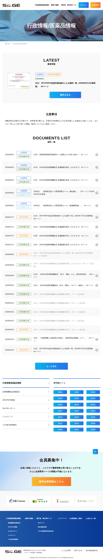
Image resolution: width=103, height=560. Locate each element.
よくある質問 (65, 550)
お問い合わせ (78, 550)
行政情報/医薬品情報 (42, 5)
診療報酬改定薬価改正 (11, 392)
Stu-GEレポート (9, 408)
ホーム (7, 44)
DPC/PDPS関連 (9, 400)
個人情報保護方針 (92, 550)
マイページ (62, 518)
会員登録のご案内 (76, 518)
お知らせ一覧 (91, 518)
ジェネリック (8, 416)
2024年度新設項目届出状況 (46, 531)
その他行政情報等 (10, 425)
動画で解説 (55, 5)
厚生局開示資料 (42, 527)
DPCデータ (41, 523)
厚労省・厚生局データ (68, 5)
